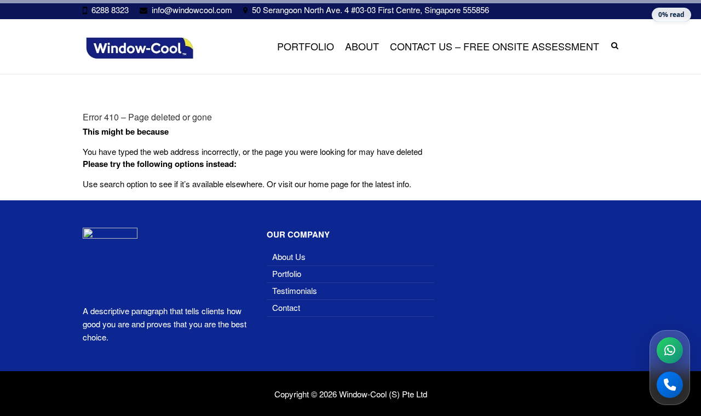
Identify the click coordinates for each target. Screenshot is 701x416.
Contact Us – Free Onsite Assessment (494, 46)
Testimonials (294, 290)
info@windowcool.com (192, 9)
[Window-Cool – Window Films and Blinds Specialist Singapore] (140, 48)
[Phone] (670, 385)
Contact (286, 307)
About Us (289, 256)
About (362, 46)
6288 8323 (110, 9)
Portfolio (305, 46)
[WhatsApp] (670, 350)
